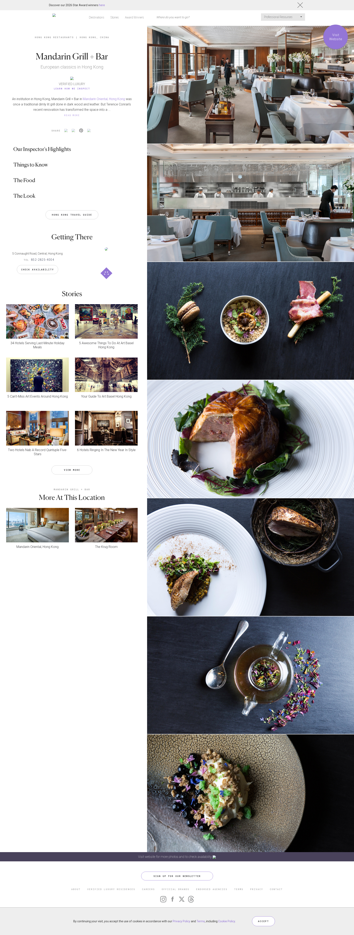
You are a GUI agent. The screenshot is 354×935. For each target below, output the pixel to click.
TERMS (238, 889)
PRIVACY (256, 889)
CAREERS (148, 889)
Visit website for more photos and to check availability (175, 857)
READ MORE (72, 115)
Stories (114, 17)
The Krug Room (106, 547)
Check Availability (37, 269)
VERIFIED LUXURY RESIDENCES (111, 889)
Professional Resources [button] (278, 17)
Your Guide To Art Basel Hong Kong (106, 396)
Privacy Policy (181, 921)
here (102, 5)
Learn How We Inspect (72, 88)
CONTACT (276, 889)
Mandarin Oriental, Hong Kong (104, 99)
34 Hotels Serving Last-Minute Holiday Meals (37, 345)
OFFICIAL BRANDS (175, 889)
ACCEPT (263, 921)
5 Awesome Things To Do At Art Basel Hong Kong (106, 345)
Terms (200, 921)
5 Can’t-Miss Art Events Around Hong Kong (37, 396)
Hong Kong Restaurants (54, 37)
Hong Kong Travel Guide (72, 214)
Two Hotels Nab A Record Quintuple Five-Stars (37, 452)
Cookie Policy (226, 921)
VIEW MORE (72, 469)
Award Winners (134, 17)
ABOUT (76, 889)
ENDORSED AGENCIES (211, 889)
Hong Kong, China (94, 37)
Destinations (96, 17)
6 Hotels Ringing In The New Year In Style (106, 450)
